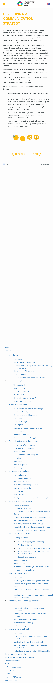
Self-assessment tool (13, 667)
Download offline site (13, 680)
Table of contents (11, 351)
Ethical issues (19, 494)
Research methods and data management (25, 441)
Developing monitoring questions (26, 485)
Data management (21, 464)
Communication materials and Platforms (29, 530)
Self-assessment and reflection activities (29, 377)
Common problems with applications (28, 438)
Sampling (17, 458)
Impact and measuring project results (28, 428)
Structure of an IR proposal (24, 412)
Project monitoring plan (23, 478)
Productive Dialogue (21, 505)
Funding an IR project (22, 434)
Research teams (20, 374)
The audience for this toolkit (24, 362)
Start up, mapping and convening (31, 541)
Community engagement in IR (25, 398)
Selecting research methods (24, 448)
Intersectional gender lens (19, 573)
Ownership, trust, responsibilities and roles (35, 548)
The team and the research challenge (28, 408)
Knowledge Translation (23, 508)
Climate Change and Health (19, 629)
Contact (7, 674)
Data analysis (19, 468)
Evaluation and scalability (23, 622)
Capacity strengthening (27, 557)
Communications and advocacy (21, 501)
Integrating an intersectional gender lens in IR (31, 580)
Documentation (19, 563)
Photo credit (9, 670)
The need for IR (19, 385)
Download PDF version (13, 677)
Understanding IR (16, 381)
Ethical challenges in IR (22, 401)
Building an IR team (21, 537)
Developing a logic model (23, 481)
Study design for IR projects (24, 445)
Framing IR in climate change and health (29, 642)
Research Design (20, 421)
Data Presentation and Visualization (28, 520)
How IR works (19, 395)
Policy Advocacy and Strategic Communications (32, 517)
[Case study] (22, 138)
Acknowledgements (12, 660)
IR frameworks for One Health (25, 619)
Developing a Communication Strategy (28, 524)
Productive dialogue (26, 545)
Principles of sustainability (24, 570)
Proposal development (18, 404)
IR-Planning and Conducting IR (20, 471)
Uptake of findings (21, 560)
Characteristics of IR (21, 391)
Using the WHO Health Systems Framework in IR (32, 567)
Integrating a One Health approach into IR (25, 601)
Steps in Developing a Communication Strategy (32, 527)
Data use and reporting (23, 488)
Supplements (19, 431)
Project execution (20, 491)
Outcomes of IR (19, 388)
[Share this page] (29, 137)
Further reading (20, 626)
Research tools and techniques (26, 455)
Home (7, 347)
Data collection (19, 461)
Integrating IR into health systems (22, 533)
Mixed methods (20, 451)
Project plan (18, 425)
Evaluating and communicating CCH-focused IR (32, 651)
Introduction (13, 355)
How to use (9, 664)
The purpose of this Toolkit (24, 371)
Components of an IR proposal (25, 415)
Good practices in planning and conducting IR (31, 498)
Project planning (20, 475)
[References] (16, 137)
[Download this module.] (36, 137)
